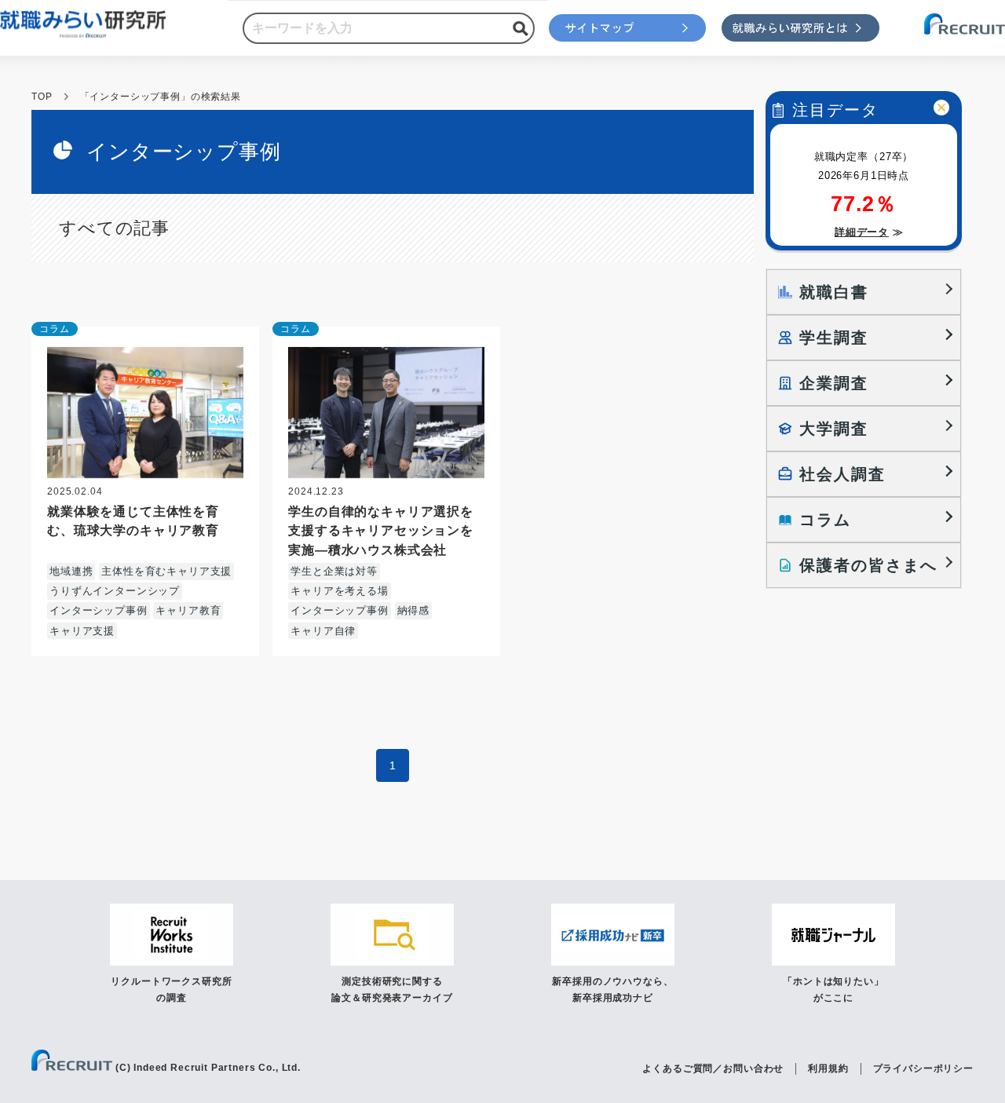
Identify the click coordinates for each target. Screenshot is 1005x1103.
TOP (42, 96)
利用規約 (828, 1068)
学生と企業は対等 (334, 571)
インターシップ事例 (98, 610)
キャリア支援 (82, 631)
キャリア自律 (323, 631)
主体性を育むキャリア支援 (166, 571)
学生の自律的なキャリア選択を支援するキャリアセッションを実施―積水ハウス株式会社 (380, 530)
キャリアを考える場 (340, 591)
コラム (54, 328)
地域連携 (71, 571)
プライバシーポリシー (923, 1068)
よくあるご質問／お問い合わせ (713, 1068)
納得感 (413, 610)
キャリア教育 (188, 610)
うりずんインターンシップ (114, 591)
